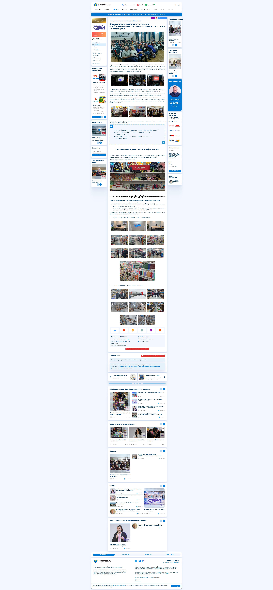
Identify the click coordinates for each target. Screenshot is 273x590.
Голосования (174, 148)
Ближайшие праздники (97, 69)
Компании (97, 9)
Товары (106, 9)
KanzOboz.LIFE (148, 554)
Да (171, 161)
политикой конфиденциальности (101, 587)
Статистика (97, 58)
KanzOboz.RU (103, 554)
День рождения (173, 176)
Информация (145, 9)
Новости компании (126, 20)
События (124, 9)
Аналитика (133, 9)
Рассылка (96, 148)
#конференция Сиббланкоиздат (118, 345)
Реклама (170, 9)
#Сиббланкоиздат (119, 343)
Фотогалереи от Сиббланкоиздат (123, 424)
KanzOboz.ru (119, 567)
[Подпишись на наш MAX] (143, 560)
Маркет (155, 9)
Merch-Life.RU (170, 554)
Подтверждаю (176, 586)
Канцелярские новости (123, 341)
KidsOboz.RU (125, 554)
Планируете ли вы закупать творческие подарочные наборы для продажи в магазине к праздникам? (174, 156)
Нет (172, 164)
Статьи (96, 47)
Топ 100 (141, 4)
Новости (115, 9)
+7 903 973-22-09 (172, 561)
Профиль (96, 42)
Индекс (151, 4)
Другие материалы (97, 50)
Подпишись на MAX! (130, 4)
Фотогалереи (98, 53)
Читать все (96, 117)
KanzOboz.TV (97, 122)
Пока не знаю (174, 166)
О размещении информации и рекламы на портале (147, 577)
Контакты (97, 63)
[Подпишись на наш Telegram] (136, 560)
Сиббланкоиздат (136, 20)
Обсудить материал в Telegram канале (138, 349)
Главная (112, 20)
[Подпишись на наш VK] (139, 560)
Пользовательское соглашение (159, 572)
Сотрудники (97, 60)
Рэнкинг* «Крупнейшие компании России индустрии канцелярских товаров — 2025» (136, 14)
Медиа (162, 9)
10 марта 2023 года (124, 339)
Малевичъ (171, 150)
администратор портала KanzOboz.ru (171, 562)
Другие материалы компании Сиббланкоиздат (128, 520)
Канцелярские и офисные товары (104, 5)
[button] (111, 176)
